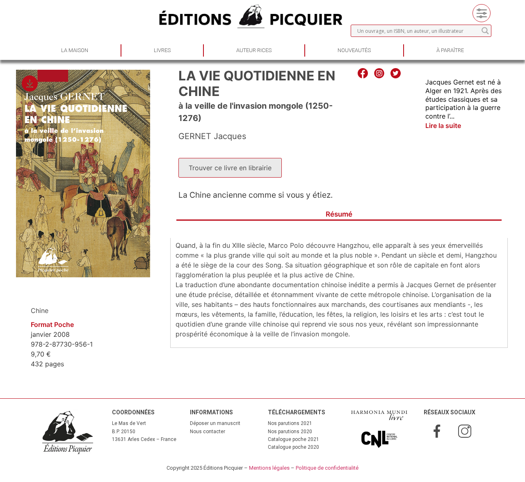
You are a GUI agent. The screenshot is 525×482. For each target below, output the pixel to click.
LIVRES (162, 50)
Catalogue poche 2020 (293, 447)
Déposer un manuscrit (215, 423)
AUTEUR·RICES (254, 50)
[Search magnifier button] (485, 31)
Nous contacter (207, 431)
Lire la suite (443, 125)
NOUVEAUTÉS (354, 50)
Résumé (339, 214)
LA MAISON (74, 50)
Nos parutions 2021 (290, 423)
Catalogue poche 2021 (293, 439)
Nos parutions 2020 (290, 431)
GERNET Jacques (212, 136)
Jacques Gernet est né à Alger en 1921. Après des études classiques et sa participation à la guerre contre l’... (463, 99)
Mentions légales (269, 468)
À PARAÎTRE (450, 50)
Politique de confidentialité (327, 468)
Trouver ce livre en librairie (230, 168)
